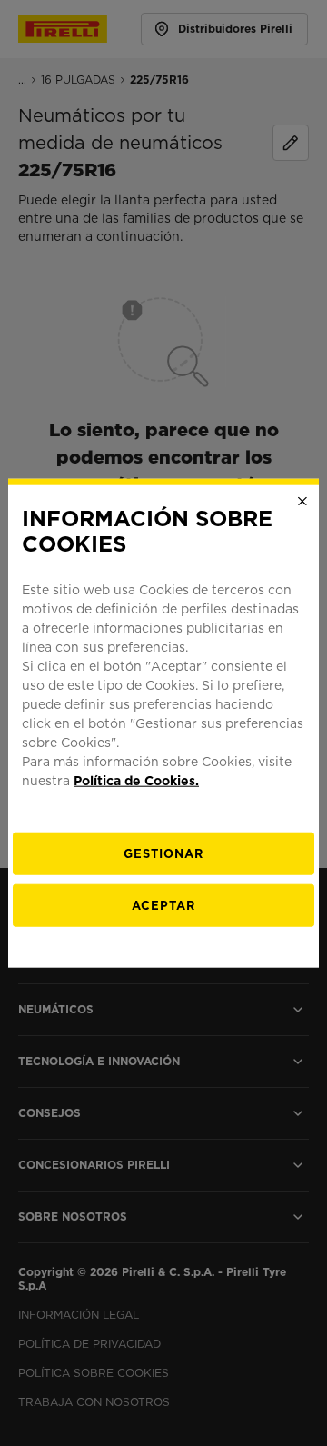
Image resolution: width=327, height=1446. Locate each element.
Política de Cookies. (136, 780)
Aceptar (163, 905)
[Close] (302, 500)
